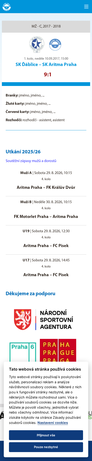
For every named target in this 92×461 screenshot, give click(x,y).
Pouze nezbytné (46, 447)
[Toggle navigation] (86, 6)
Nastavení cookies (53, 423)
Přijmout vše (46, 435)
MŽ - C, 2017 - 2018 (46, 26)
